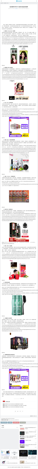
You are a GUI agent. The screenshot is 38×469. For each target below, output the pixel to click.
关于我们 (22, 467)
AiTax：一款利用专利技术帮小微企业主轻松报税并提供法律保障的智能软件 (32, 458)
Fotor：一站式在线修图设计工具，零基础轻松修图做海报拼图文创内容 (5, 458)
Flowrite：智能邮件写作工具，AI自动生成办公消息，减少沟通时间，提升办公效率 (14, 458)
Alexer (4, 418)
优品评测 (15, 467)
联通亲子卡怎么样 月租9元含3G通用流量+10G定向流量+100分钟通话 (15, 405)
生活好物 (16, 8)
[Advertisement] (19, 16)
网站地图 (19, 467)
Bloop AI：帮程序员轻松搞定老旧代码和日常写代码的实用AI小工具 (23, 458)
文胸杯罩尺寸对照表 (28, 440)
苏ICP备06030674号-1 (27, 467)
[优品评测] (19, 1)
